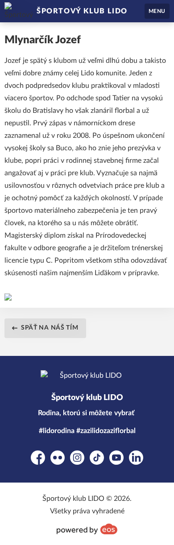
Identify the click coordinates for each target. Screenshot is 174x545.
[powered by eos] (87, 529)
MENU (157, 11)
